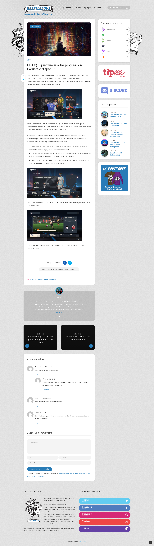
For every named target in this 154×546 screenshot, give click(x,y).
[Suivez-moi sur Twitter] (59, 316)
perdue (46, 279)
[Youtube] (127, 8)
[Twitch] (117, 8)
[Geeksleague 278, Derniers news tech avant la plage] (104, 132)
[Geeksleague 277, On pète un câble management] (104, 142)
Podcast (67, 8)
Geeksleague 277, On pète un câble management (117, 144)
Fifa (36, 279)
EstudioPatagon (83, 541)
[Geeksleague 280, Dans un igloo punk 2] (104, 114)
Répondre (39, 374)
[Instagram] (120, 8)
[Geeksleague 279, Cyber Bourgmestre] (104, 123)
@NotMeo (59, 312)
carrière (32, 279)
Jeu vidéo (35, 27)
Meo (59, 297)
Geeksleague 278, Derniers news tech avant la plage (116, 134)
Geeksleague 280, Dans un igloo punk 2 (118, 115)
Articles (78, 8)
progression (52, 279)
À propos (87, 8)
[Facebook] (110, 8)
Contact (97, 8)
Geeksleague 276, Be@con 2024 (116, 154)
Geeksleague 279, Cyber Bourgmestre (118, 124)
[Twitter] (114, 8)
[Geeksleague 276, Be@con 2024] (104, 153)
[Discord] (123, 8)
